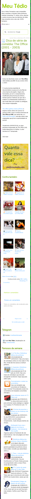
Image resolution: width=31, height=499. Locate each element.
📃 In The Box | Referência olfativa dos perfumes (19, 354)
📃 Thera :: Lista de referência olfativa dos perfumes (20, 454)
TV (26, 281)
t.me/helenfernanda (16, 335)
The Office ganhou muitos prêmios (12, 109)
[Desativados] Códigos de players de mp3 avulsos (18, 482)
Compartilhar (6, 282)
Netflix (25, 279)
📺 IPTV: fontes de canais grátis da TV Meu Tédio (18, 468)
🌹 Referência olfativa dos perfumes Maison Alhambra (19, 440)
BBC (21, 279)
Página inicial (18, 318)
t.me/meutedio (10, 342)
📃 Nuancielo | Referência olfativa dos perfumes (18, 368)
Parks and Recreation (8, 116)
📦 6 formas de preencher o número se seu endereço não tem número (19, 411)
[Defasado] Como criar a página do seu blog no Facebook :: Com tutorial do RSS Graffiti (19, 428)
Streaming (22, 281)
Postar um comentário (12, 300)
